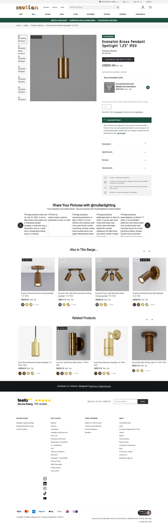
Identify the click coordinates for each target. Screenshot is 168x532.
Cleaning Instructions (58, 439)
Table (62, 14)
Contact (149, 2)
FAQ (52, 448)
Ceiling (47, 14)
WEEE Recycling (56, 464)
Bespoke (46, 7)
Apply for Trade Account (93, 423)
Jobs (121, 426)
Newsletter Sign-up (126, 458)
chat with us (139, 112)
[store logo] (27, 7)
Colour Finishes (21, 429)
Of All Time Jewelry (126, 452)
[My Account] (143, 7)
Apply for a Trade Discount (100, 386)
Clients (121, 432)
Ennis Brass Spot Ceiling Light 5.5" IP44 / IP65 (149, 362)
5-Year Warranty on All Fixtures (107, 20)
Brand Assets (124, 442)
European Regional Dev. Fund (129, 429)
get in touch (121, 133)
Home (18, 25)
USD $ (124, 2)
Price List (54, 436)
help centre (118, 112)
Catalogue (54, 429)
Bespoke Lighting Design (25, 423)
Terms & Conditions (57, 452)
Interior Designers (91, 429)
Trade (62, 7)
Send (143, 401)
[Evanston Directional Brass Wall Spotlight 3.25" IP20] (149, 274)
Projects (54, 7)
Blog (120, 448)
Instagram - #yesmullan (59, 458)
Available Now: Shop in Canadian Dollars (82, 20)
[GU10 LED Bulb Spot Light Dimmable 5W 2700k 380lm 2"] (109, 87)
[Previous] (145, 251)
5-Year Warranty (108, 36)
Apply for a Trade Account (59, 20)
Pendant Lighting (37, 25)
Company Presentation (127, 445)
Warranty (54, 455)
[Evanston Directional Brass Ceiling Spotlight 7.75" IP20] (38, 274)
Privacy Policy (56, 461)
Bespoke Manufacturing (24, 426)
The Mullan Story (125, 423)
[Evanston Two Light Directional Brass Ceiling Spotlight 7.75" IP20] (75, 274)
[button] (36, 224)
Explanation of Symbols (59, 442)
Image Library (56, 468)
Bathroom (90, 14)
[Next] (150, 251)
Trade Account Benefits (93, 426)
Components (140, 14)
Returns (53, 426)
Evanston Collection (109, 51)
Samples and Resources (59, 432)
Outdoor (107, 14)
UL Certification (56, 445)
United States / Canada (108, 2)
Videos (121, 436)
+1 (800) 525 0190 (145, 522)
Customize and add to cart (118, 59)
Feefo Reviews (124, 439)
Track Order (55, 471)
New (20, 14)
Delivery (53, 423)
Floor (75, 14)
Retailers (88, 432)
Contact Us (123, 455)
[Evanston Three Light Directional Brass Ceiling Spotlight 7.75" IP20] (112, 274)
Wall (34, 14)
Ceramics (122, 14)
